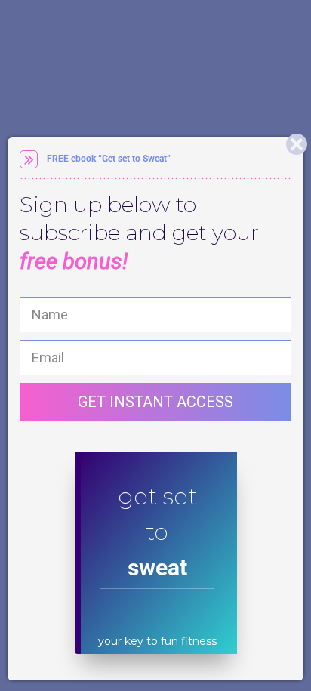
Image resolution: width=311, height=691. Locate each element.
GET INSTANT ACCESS (155, 402)
